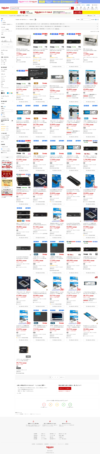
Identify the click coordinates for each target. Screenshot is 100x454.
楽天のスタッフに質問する (65, 388)
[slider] (1, 42)
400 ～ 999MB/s (4, 69)
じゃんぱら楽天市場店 (22, 61)
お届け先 (2, 108)
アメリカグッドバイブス (22, 267)
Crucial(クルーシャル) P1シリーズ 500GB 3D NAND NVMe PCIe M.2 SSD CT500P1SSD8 (40, 293)
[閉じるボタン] (97, 24)
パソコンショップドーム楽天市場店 (40, 233)
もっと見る (19, 393)
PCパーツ (27, 414)
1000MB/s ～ (3, 71)
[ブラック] (2, 93)
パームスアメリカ (71, 233)
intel (2, 86)
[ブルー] (8, 93)
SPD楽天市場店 (37, 64)
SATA (2, 98)
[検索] (72, 8)
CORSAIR (3, 81)
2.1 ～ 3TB (3, 64)
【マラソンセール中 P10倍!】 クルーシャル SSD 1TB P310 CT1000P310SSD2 (23, 361)
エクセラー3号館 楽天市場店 (89, 97)
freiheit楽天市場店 (21, 373)
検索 (7, 46)
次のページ (62, 377)
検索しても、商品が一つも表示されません (25, 391)
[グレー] (4, 93)
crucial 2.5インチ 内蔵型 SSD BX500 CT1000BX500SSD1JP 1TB (22, 327)
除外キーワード (4, 152)
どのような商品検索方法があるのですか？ (25, 389)
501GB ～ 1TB (3, 60)
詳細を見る (57, 28)
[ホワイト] (6, 93)
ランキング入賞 (37, 60)
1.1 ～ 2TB (3, 62)
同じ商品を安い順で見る (40, 66)
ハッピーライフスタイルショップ (90, 302)
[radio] (1, 20)
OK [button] (45, 72)
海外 (5, 106)
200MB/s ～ (3, 103)
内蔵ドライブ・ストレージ (35, 414)
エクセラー (53, 133)
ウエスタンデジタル (4, 87)
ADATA (2, 84)
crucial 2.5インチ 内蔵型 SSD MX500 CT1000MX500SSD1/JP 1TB (40, 191)
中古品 (2, 54)
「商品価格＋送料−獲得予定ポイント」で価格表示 (24, 19)
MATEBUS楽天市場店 (38, 99)
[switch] (12, 120)
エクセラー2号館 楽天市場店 (73, 97)
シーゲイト (3, 79)
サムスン (2, 77)
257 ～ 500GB (3, 59)
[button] (95, 5)
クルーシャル (3, 76)
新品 (2, 52)
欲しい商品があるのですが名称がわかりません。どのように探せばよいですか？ (32, 387)
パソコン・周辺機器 (19, 414)
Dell (2, 82)
